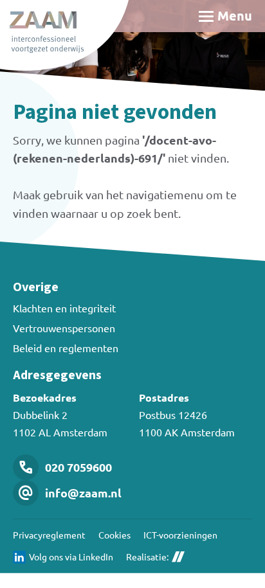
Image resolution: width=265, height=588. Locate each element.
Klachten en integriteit (64, 307)
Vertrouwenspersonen (64, 327)
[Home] (64, 35)
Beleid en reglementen (65, 347)
